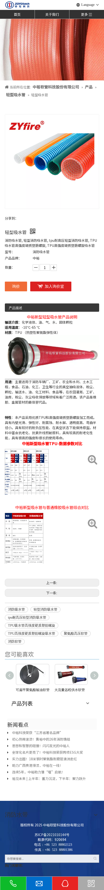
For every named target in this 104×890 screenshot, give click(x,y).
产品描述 (15, 308)
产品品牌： (13, 258)
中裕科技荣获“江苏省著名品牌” (37, 732)
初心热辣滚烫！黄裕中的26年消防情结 (41, 739)
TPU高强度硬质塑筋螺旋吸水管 (31, 633)
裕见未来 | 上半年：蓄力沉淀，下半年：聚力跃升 (49, 778)
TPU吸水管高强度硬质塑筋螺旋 (31, 625)
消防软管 (15, 641)
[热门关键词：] (95, 859)
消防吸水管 (16, 609)
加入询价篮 (54, 286)
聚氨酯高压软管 (76, 633)
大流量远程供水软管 (69, 690)
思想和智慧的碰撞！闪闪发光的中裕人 (41, 745)
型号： (10, 251)
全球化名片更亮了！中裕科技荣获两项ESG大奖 (47, 752)
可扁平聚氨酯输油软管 (33, 690)
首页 (17, 14)
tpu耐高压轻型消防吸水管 (27, 617)
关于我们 (52, 14)
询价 (16, 286)
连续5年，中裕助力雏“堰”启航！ (38, 771)
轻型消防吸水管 (45, 609)
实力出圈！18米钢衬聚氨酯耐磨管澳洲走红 (44, 758)
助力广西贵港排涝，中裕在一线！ (37, 765)
